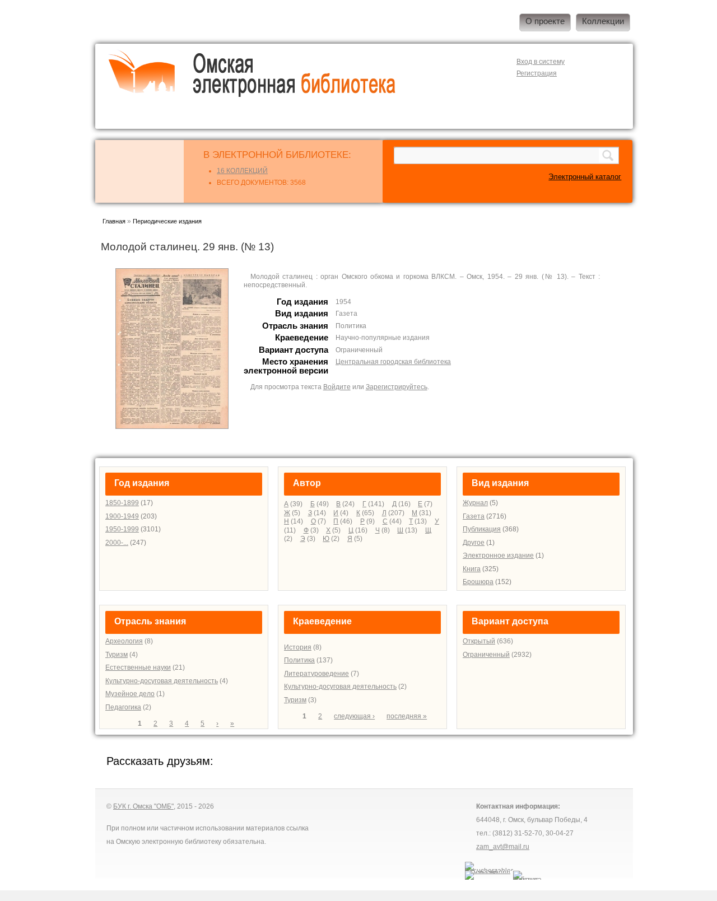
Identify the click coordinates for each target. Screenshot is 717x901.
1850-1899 (122, 503)
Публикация (482, 529)
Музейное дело (130, 694)
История (297, 647)
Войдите (337, 387)
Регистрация (536, 73)
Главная (114, 221)
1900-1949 (122, 516)
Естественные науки (138, 667)
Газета (474, 516)
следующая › (354, 716)
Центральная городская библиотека (393, 362)
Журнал (475, 503)
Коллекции (603, 21)
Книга (472, 569)
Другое (474, 543)
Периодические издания (167, 221)
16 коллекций (242, 171)
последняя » (407, 716)
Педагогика (123, 707)
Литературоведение (316, 674)
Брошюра (478, 582)
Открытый (479, 641)
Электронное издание (498, 555)
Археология (124, 641)
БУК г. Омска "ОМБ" (143, 806)
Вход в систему (540, 62)
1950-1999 (122, 529)
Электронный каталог (584, 176)
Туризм (116, 655)
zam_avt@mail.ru (502, 847)
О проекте (545, 21)
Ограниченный (486, 655)
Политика (299, 660)
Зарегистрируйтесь (396, 387)
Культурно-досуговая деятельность (161, 681)
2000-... (116, 543)
